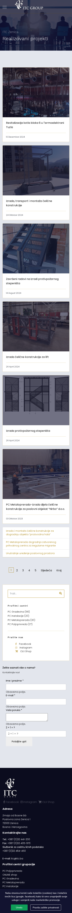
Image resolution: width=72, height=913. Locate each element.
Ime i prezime (15, 680)
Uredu (19, 907)
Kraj (58, 570)
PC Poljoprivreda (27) (20, 624)
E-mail (10, 695)
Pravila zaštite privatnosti (46, 907)
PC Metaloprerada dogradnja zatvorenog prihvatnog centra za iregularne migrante (31, 543)
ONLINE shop (10, 874)
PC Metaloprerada (13, 882)
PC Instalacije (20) (18, 616)
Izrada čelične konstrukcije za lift (27, 357)
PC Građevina (11, 878)
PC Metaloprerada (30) (21, 620)
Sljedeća (46, 570)
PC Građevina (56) (19, 611)
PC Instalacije (10, 886)
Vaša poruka (14, 710)
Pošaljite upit (19, 741)
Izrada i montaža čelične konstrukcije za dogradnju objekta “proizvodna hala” (30, 532)
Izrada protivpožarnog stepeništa (28, 431)
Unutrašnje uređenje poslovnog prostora (30, 553)
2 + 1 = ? (10, 727)
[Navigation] (5, 7)
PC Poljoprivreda (12, 871)
